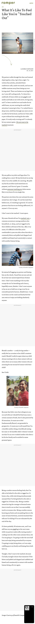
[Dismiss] (32, 607)
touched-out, (25, 218)
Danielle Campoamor (27, 69)
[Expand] (26, 607)
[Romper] (8, 3)
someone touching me (14, 189)
